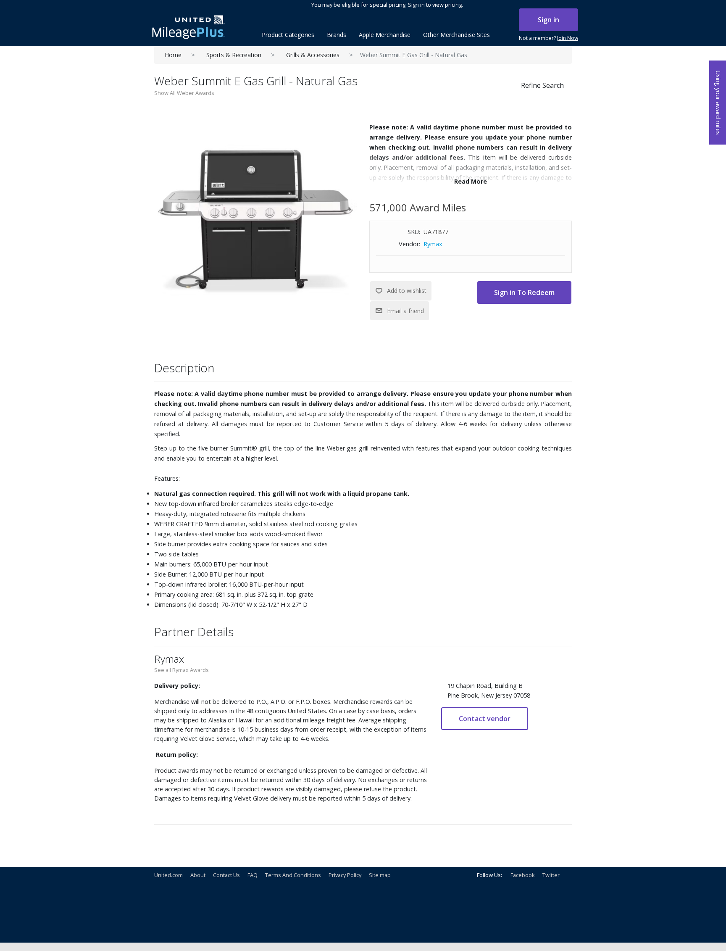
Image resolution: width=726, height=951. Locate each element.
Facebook (522, 875)
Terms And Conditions (293, 875)
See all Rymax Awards (181, 670)
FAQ (252, 875)
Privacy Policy (345, 875)
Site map (380, 875)
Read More (470, 181)
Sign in (548, 19)
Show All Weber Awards (184, 93)
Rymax (433, 244)
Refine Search (542, 85)
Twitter (551, 875)
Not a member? (548, 38)
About (197, 875)
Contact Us (226, 875)
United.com (168, 875)
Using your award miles (718, 103)
